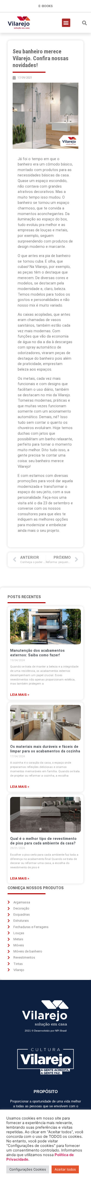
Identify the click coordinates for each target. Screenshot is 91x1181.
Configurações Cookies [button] (27, 1169)
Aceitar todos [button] (65, 1169)
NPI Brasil (60, 1030)
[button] (66, 23)
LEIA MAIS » (19, 695)
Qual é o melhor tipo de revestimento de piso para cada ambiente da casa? (43, 841)
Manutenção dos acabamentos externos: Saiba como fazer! (37, 652)
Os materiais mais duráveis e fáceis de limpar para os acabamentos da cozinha (45, 749)
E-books (45, 6)
